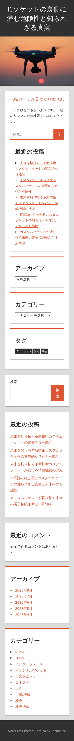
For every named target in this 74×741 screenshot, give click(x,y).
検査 (18, 700)
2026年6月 (23, 602)
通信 (44, 351)
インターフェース (29, 664)
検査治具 (22, 706)
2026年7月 (23, 596)
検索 (13, 381)
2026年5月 (23, 608)
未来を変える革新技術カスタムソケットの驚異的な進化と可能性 (36, 186)
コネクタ (22, 682)
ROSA (19, 652)
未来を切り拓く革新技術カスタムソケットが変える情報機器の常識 (36, 203)
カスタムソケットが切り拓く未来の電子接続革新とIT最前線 (36, 237)
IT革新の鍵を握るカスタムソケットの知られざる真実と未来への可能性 (37, 220)
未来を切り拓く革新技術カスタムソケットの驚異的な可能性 (36, 169)
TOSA (19, 658)
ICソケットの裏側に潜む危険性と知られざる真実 (37, 18)
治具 (36, 351)
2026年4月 (23, 614)
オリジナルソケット (31, 670)
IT (17, 351)
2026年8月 (23, 590)
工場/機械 (22, 694)
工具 (18, 688)
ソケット (26, 351)
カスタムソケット (29, 676)
